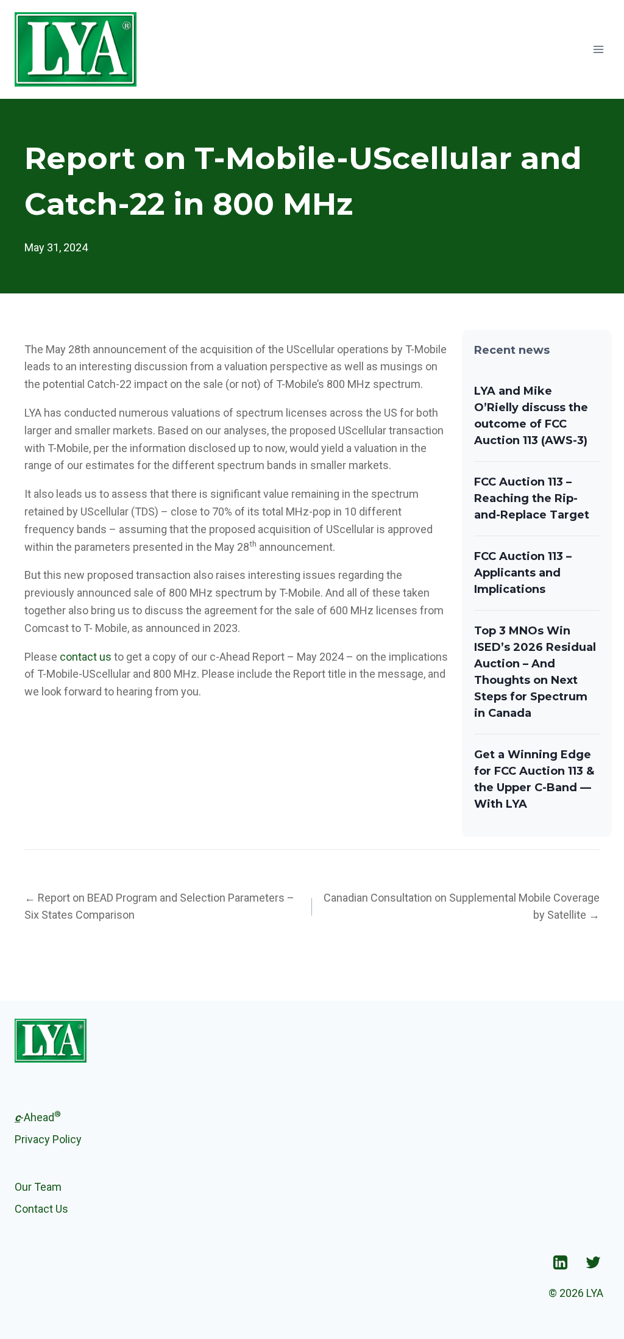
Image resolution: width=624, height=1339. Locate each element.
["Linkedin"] (560, 1262)
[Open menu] (598, 49)
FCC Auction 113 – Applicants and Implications (523, 573)
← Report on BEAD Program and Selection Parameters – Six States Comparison (159, 906)
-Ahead (38, 1116)
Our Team (38, 1186)
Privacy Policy (48, 1139)
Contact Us (41, 1208)
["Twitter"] (592, 1262)
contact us (86, 656)
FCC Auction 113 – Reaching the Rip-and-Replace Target (531, 498)
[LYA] (75, 49)
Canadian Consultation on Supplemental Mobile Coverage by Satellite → (462, 906)
